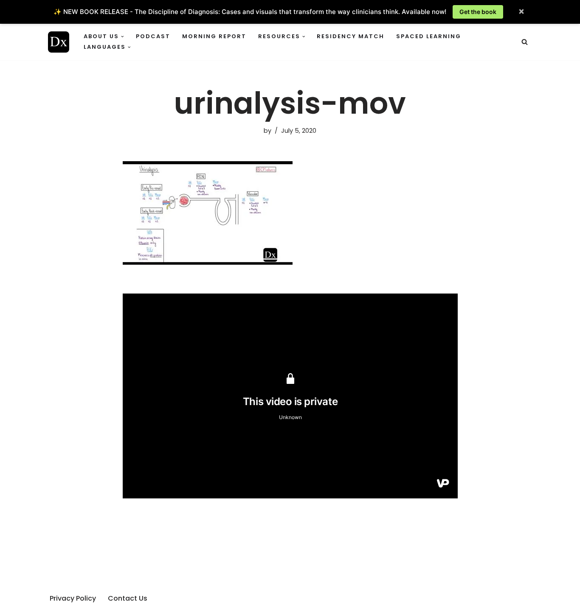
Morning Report (214, 36)
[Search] (524, 42)
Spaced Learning (428, 36)
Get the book (477, 11)
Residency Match (350, 36)
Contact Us (127, 598)
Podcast (153, 36)
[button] (122, 36)
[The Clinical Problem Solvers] (58, 42)
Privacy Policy (73, 598)
